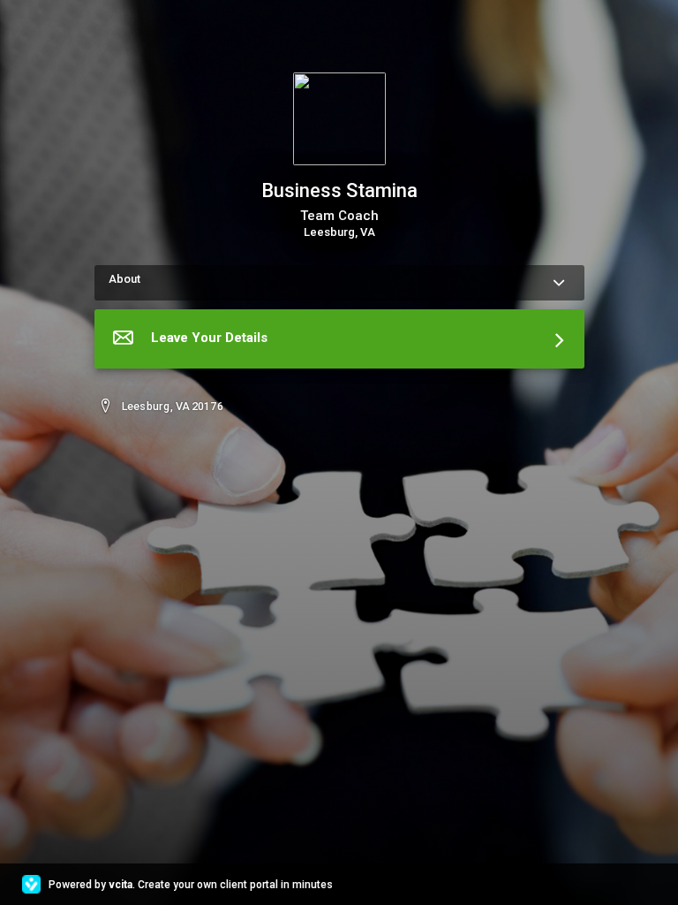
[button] (339, 339)
